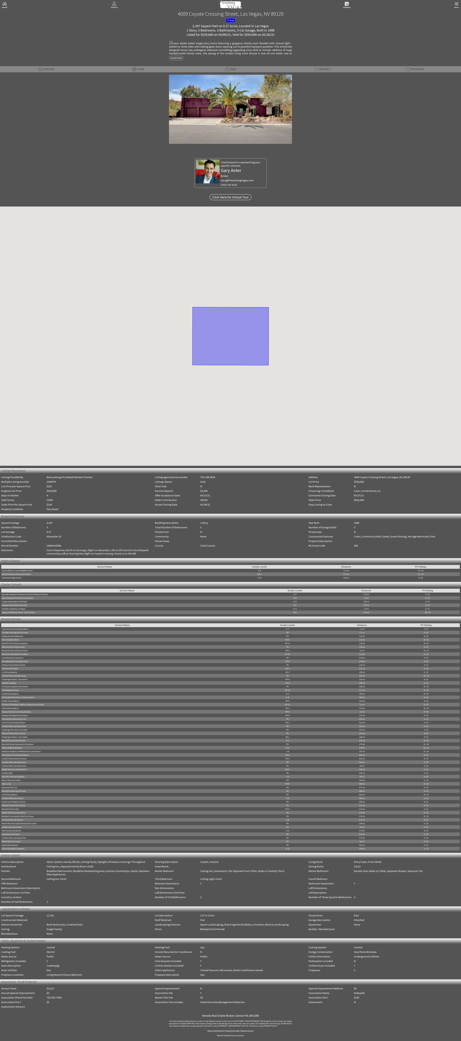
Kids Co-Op (6, 784)
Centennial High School (11, 578)
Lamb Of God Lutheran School (14, 759)
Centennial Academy (10, 709)
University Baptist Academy (13, 849)
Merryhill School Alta (10, 810)
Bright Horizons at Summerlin (14, 770)
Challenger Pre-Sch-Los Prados (14, 730)
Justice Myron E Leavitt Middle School (17, 571)
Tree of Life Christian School (13, 723)
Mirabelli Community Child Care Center (18, 817)
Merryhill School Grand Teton (14, 792)
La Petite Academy (9, 673)
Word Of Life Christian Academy (15, 644)
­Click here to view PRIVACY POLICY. (263, 1026)
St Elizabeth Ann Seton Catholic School (18, 698)
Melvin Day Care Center (11, 842)
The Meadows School (10, 691)
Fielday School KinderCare (12, 637)
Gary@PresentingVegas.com (237, 180)
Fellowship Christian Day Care (14, 719)
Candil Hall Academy (10, 694)
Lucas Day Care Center (11, 835)
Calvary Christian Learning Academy (16, 712)
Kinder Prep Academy (10, 701)
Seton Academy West (10, 640)
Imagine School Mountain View (14, 605)
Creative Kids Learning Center (14, 676)
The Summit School (10, 669)
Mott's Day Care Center (11, 781)
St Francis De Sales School (12, 820)
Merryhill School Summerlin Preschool (17, 745)
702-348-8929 (207, 477)
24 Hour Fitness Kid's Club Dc (13, 665)
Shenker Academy (9, 683)
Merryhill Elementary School (13, 741)
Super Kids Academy (10, 846)
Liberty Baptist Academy (12, 748)
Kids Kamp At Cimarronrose (13, 647)
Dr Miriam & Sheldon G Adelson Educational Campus (23, 705)
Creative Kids (7, 774)
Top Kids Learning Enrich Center (15, 633)
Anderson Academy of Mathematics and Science (21, 752)
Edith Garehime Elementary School (16, 574)
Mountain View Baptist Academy (15, 655)
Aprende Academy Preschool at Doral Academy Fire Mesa (25, 595)
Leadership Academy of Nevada (14, 602)
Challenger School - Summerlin (14, 680)
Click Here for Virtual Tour (230, 197)
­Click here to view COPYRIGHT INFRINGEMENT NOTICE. (226, 1026)
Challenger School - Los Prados (14, 738)
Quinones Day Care (9, 788)
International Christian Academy (15, 756)
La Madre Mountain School (12, 799)
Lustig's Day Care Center (12, 828)
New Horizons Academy (11, 831)
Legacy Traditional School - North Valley (18, 613)
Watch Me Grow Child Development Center (19, 824)
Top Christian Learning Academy (15, 629)
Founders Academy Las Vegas (13, 609)
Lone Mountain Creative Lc (13, 658)
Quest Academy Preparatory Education (17, 598)
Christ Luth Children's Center (14, 802)
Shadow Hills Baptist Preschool (15, 716)
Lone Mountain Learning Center (15, 662)
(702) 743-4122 (229, 184)
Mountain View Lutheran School (15, 651)
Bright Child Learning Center (13, 813)
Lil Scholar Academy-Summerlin (15, 687)
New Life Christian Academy (13, 777)
